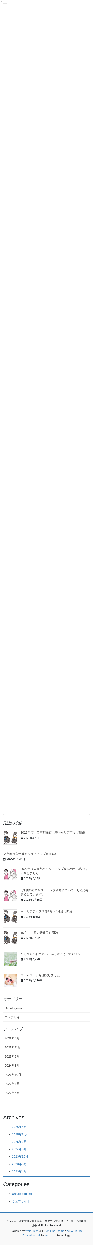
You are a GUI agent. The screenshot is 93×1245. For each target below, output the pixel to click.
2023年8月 (12, 1083)
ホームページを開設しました (40, 975)
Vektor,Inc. (50, 1235)
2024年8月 (12, 1065)
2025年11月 (13, 1047)
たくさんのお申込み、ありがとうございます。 (52, 954)
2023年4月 (12, 1093)
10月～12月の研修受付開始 (39, 932)
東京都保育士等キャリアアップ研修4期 (29, 854)
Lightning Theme (54, 1231)
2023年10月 (13, 1074)
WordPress (31, 1231)
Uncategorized (15, 1008)
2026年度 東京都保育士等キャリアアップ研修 (53, 832)
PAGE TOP (86, 1204)
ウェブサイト (14, 1017)
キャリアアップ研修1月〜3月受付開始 (46, 911)
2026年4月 (12, 1038)
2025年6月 (12, 1056)
